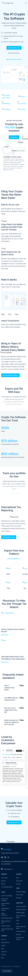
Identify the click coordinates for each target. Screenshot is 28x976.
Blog (2, 957)
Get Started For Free (14, 48)
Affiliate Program (20, 912)
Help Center (19, 881)
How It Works (4, 877)
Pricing (3, 884)
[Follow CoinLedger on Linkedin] (5, 857)
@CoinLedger (6, 754)
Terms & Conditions (21, 891)
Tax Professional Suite (6, 887)
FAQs (17, 877)
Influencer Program (21, 909)
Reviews (3, 881)
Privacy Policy (19, 894)
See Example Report (14, 53)
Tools (17, 920)
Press (2, 948)
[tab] (3, 315)
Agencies (18, 934)
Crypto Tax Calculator (6, 895)
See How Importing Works (10, 375)
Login (17, 923)
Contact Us (4, 951)
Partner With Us (5, 942)
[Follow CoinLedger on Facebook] (2, 857)
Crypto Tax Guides (21, 906)
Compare (3, 954)
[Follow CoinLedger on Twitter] (8, 857)
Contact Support (6, 971)
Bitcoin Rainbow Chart (6, 918)
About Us (3, 939)
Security (18, 884)
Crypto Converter (5, 926)
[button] (26, 3)
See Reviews (14, 137)
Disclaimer (18, 897)
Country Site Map (20, 931)
